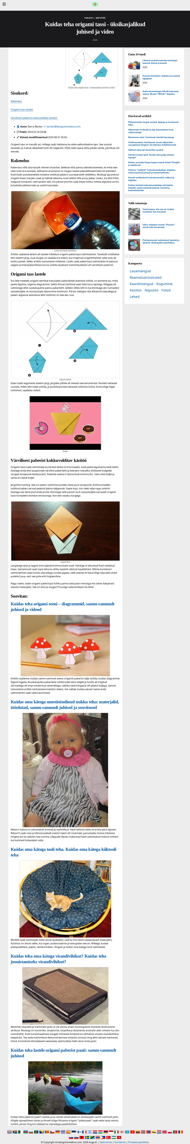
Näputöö (152, 290)
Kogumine (164, 283)
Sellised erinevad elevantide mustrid (145, 150)
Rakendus (16, 101)
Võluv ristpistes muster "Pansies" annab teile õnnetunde (158, 226)
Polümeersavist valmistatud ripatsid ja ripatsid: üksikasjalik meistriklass (160, 241)
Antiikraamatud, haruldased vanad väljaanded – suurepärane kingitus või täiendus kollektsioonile (152, 143)
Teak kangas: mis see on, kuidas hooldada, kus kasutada (158, 210)
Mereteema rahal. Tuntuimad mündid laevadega (151, 137)
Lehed (135, 296)
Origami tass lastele (22, 109)
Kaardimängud (141, 283)
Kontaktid (119, 1142)
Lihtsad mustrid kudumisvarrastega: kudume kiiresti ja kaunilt (160, 61)
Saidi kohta (105, 1142)
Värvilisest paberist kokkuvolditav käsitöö (34, 118)
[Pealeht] (95, 3)
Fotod (166, 290)
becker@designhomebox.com (63, 126)
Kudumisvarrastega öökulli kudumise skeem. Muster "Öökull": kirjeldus (160, 92)
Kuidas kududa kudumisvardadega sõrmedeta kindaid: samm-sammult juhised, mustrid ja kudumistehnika (150, 188)
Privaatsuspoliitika (138, 1142)
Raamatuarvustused (146, 277)
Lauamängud (140, 271)
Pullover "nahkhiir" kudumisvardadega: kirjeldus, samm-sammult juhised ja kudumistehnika (152, 171)
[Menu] (4, 4)
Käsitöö (136, 290)
